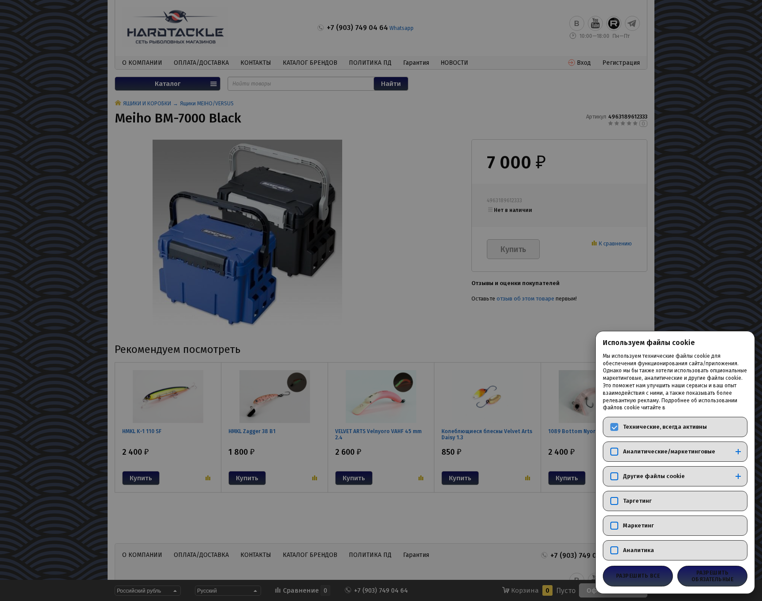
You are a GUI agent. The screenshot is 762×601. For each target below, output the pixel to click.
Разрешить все (638, 576)
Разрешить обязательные (712, 576)
